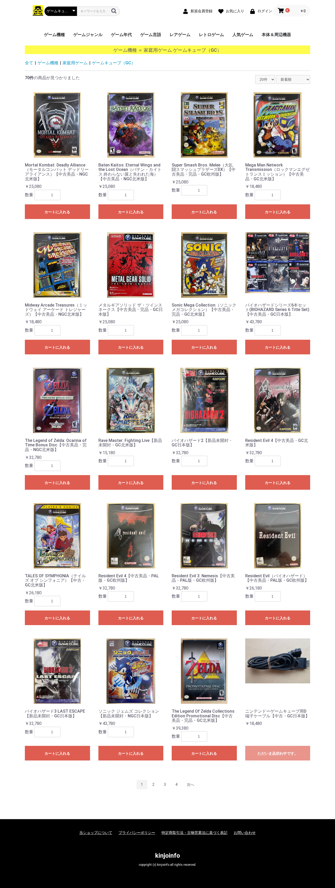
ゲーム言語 (150, 34)
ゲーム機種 (54, 34)
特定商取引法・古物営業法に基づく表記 (194, 833)
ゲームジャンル (88, 34)
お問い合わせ (245, 833)
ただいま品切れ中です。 (278, 753)
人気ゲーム (242, 34)
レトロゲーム (211, 34)
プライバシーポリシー (137, 833)
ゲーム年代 (121, 34)
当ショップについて (95, 833)
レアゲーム (180, 34)
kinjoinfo (167, 855)
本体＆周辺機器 (276, 34)
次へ (190, 784)
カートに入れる (57, 212)
